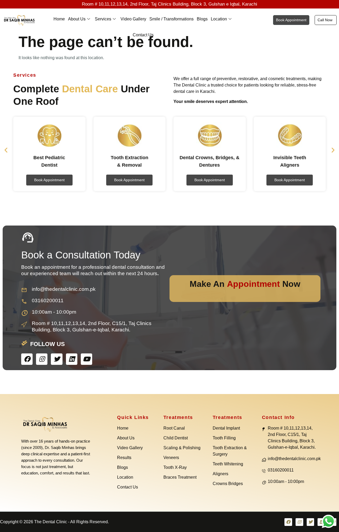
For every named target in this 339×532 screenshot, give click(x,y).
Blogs (202, 19)
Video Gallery (133, 19)
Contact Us (143, 35)
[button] (6, 149)
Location (219, 19)
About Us (77, 19)
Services (103, 19)
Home (59, 19)
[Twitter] (56, 359)
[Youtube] (86, 359)
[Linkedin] (71, 359)
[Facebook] (27, 359)
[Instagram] (41, 359)
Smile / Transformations (171, 19)
